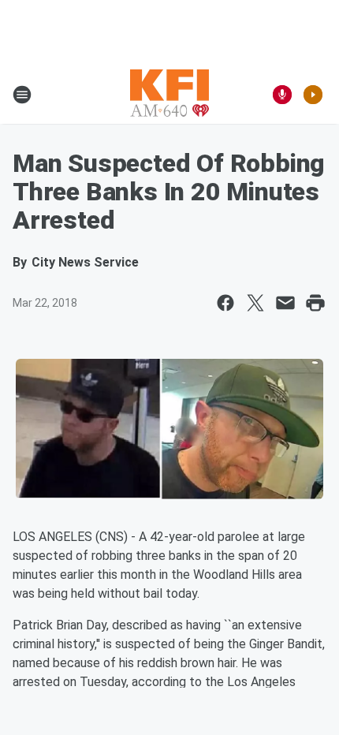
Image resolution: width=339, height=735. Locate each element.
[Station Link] (169, 94)
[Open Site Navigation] (22, 94)
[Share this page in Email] (285, 303)
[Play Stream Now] (313, 94)
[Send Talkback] (282, 94)
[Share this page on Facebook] (225, 303)
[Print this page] (315, 303)
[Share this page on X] (255, 303)
